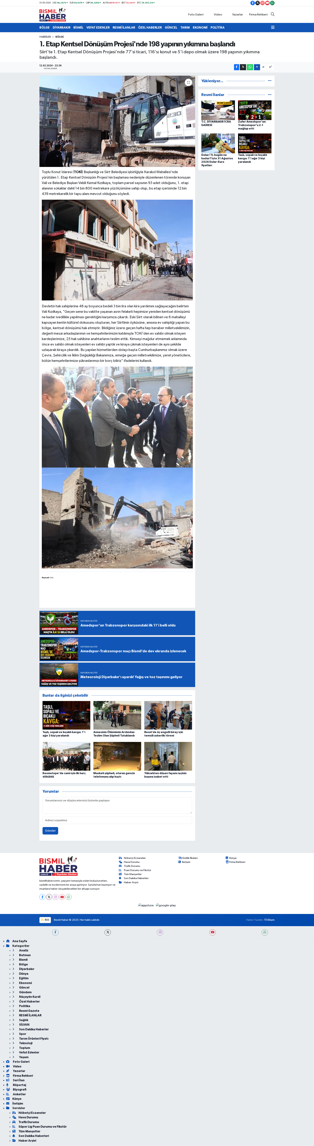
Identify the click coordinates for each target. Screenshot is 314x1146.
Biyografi (19, 1089)
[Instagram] (56, 897)
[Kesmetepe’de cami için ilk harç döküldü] (66, 756)
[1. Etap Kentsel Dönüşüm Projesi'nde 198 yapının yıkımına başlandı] (117, 121)
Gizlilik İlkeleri (190, 858)
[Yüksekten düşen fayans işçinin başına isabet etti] (168, 756)
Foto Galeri (196, 14)
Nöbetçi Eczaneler (135, 858)
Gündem (25, 992)
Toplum (24, 1047)
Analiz (23, 950)
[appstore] (146, 905)
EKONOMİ (200, 27)
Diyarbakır (26, 969)
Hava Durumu (132, 862)
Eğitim (24, 978)
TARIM (185, 27)
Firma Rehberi (258, 14)
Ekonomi (25, 983)
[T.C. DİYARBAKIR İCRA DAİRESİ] (218, 110)
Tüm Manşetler (133, 874)
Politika (24, 1006)
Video (218, 14)
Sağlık (23, 1020)
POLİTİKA (218, 27)
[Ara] (273, 14)
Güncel (24, 987)
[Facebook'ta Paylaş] (236, 67)
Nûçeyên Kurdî (30, 996)
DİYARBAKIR (61, 27)
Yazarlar (237, 14)
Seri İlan (18, 1080)
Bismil (23, 959)
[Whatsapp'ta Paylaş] (250, 67)
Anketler (19, 1094)
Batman (25, 955)
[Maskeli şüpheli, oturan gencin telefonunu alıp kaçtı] (117, 756)
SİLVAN (24, 1024)
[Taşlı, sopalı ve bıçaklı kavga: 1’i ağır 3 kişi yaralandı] (66, 715)
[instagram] (160, 932)
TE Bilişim (269, 920)
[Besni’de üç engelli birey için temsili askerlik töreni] (168, 715)
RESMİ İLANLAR (124, 27)
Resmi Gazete (29, 1010)
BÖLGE (44, 27)
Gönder (50, 830)
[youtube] (212, 932)
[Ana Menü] (273, 27)
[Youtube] (62, 897)
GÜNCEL (171, 27)
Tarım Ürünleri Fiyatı (34, 1038)
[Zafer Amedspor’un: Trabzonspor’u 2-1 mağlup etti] (255, 110)
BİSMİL (78, 27)
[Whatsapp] (69, 897)
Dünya (23, 973)
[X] (49, 897)
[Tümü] (269, 81)
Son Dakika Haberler (34, 1029)
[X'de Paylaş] (243, 67)
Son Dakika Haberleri (136, 878)
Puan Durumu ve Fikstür (137, 870)
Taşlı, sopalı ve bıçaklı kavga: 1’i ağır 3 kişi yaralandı (252, 158)
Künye (233, 858)
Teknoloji (25, 1043)
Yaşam (24, 1057)
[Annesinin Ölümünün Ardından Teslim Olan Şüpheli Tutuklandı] (117, 715)
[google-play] (166, 905)
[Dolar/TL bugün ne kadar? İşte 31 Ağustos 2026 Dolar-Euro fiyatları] (218, 143)
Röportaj (19, 1085)
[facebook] (55, 932)
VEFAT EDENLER (98, 27)
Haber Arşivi (131, 882)
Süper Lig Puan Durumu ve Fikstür (43, 1126)
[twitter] (107, 932)
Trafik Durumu (132, 866)
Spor (22, 1033)
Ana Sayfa (19, 941)
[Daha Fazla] (257, 67)
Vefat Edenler (29, 1052)
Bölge (59, 37)
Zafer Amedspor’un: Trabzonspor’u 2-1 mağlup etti (252, 125)
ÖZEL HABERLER (150, 27)
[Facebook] (42, 897)
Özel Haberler (29, 1001)
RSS (46, 920)
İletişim (186, 862)
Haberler (45, 37)
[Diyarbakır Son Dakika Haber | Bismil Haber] (52, 14)
